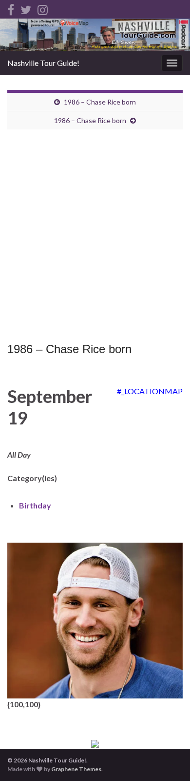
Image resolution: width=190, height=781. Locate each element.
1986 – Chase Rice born (100, 102)
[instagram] (43, 8)
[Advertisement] (95, 238)
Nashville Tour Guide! (43, 62)
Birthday (35, 505)
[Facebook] (10, 8)
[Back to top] (168, 759)
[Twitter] (25, 8)
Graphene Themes (76, 769)
